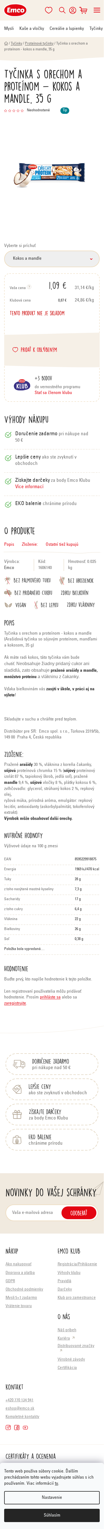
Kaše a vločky (31, 29)
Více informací (29, 487)
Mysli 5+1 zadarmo (21, 1298)
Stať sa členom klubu (53, 393)
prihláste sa (50, 997)
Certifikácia (67, 1368)
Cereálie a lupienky (67, 29)
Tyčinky (96, 29)
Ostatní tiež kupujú (62, 544)
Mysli (9, 29)
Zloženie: (30, 544)
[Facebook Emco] (16, 1427)
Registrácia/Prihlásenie (77, 1264)
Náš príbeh (67, 1330)
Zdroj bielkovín (74, 592)
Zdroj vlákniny (81, 604)
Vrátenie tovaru (19, 1306)
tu (56, 1483)
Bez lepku (49, 605)
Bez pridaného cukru (33, 593)
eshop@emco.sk (20, 1409)
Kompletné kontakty (22, 1417)
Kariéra (64, 1339)
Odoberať (79, 1213)
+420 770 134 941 (20, 1400)
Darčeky (65, 1290)
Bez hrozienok (81, 580)
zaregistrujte (15, 1003)
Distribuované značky (76, 1346)
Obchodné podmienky (24, 1290)
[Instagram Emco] (8, 1427)
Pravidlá (64, 1281)
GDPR (10, 1281)
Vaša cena (38, 285)
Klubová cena (38, 301)
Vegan (20, 605)
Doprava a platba (20, 1273)
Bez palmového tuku (32, 580)
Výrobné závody (71, 1360)
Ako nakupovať (18, 1264)
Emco (9, 568)
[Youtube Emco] (25, 1427)
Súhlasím (52, 1515)
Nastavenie (52, 1497)
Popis (9, 544)
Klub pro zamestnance (77, 1298)
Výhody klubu (69, 1273)
